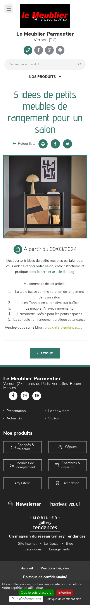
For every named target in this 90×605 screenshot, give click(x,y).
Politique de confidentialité (45, 577)
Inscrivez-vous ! (65, 504)
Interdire (64, 592)
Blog (69, 543)
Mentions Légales (54, 568)
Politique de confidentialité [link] (63, 599)
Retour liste (26, 143)
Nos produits (42, 77)
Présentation (16, 411)
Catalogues (33, 549)
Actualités (14, 418)
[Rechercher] (81, 64)
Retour (46, 353)
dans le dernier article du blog (51, 272)
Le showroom (58, 411)
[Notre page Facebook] (38, 50)
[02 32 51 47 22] (28, 50)
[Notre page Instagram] (49, 50)
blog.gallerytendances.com (65, 327)
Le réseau (51, 543)
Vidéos (53, 418)
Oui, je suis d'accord (36, 592)
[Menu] (8, 8)
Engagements (59, 549)
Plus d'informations (26, 599)
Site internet (27, 543)
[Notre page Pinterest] (60, 50)
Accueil (27, 568)
